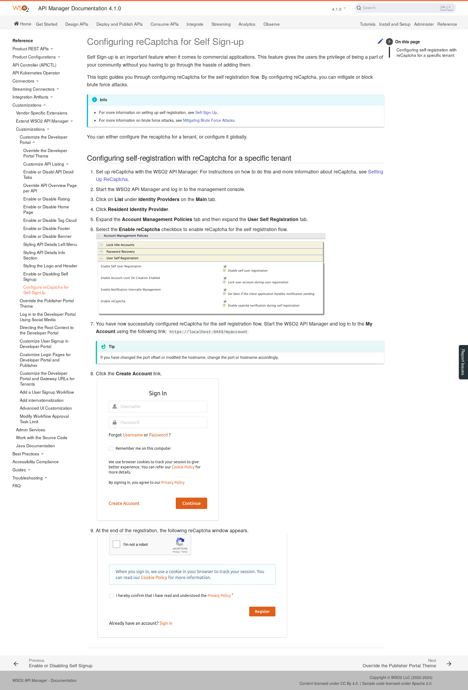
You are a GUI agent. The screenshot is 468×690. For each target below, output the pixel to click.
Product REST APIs (31, 48)
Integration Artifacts (31, 96)
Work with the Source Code (41, 437)
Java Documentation (35, 445)
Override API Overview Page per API (50, 187)
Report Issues (463, 362)
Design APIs (76, 24)
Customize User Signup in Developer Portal (44, 343)
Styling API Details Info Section (44, 254)
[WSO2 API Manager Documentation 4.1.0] (20, 8)
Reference (447, 24)
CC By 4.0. (349, 683)
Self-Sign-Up (206, 112)
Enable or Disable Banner (47, 236)
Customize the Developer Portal (43, 139)
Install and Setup (395, 24)
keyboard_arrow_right (389, 41)
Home (25, 23)
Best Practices (26, 453)
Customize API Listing (44, 163)
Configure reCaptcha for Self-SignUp (46, 289)
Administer (424, 24)
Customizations (27, 104)
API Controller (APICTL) (34, 64)
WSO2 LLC (400, 677)
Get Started (46, 24)
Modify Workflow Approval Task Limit (44, 418)
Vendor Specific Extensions (41, 112)
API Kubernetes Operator (36, 72)
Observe (272, 24)
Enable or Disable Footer (46, 228)
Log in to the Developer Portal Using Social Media (48, 316)
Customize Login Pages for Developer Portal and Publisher (45, 359)
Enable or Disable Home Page (46, 209)
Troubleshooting (28, 477)
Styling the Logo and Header (50, 265)
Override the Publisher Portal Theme (47, 303)
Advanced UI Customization (46, 407)
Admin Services (30, 429)
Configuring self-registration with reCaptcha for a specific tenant (426, 52)
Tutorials (368, 24)
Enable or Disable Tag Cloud (50, 220)
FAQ (16, 485)
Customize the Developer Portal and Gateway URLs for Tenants (47, 378)
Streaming (221, 24)
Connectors (23, 80)
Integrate (195, 24)
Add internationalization (42, 400)
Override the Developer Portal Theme (45, 152)
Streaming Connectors (34, 88)
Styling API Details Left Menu (50, 244)
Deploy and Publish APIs (119, 24)
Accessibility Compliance (35, 461)
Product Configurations (34, 56)
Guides (19, 469)
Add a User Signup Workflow (47, 392)
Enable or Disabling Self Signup (45, 276)
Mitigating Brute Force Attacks (209, 120)
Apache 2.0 (421, 683)
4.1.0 (337, 9)
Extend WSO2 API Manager (43, 120)
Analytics (247, 24)
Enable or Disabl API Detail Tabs (48, 174)
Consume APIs (165, 24)
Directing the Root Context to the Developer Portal (47, 329)
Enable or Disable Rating (46, 198)
